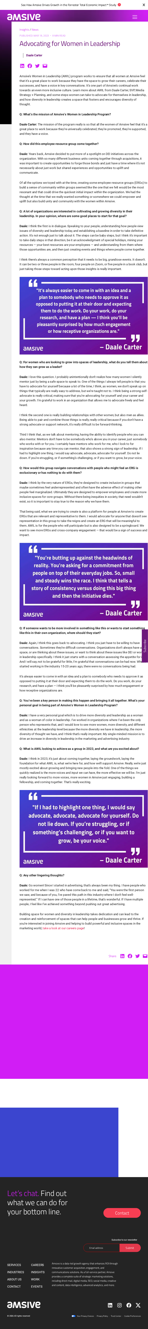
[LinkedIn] (22, 66)
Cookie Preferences (132, 1316)
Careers (37, 1265)
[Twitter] (37, 66)
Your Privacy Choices (85, 1316)
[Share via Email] (45, 66)
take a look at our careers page (63, 928)
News (35, 29)
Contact (122, 1213)
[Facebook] (29, 66)
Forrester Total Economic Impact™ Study (92, 5)
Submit (51, 1172)
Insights (24, 29)
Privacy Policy (102, 1316)
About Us (14, 1279)
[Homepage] (22, 17)
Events (36, 1286)
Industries (15, 1272)
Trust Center (116, 1316)
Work (35, 1279)
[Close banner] (143, 4)
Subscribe (144, 645)
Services (14, 1265)
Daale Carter (34, 55)
